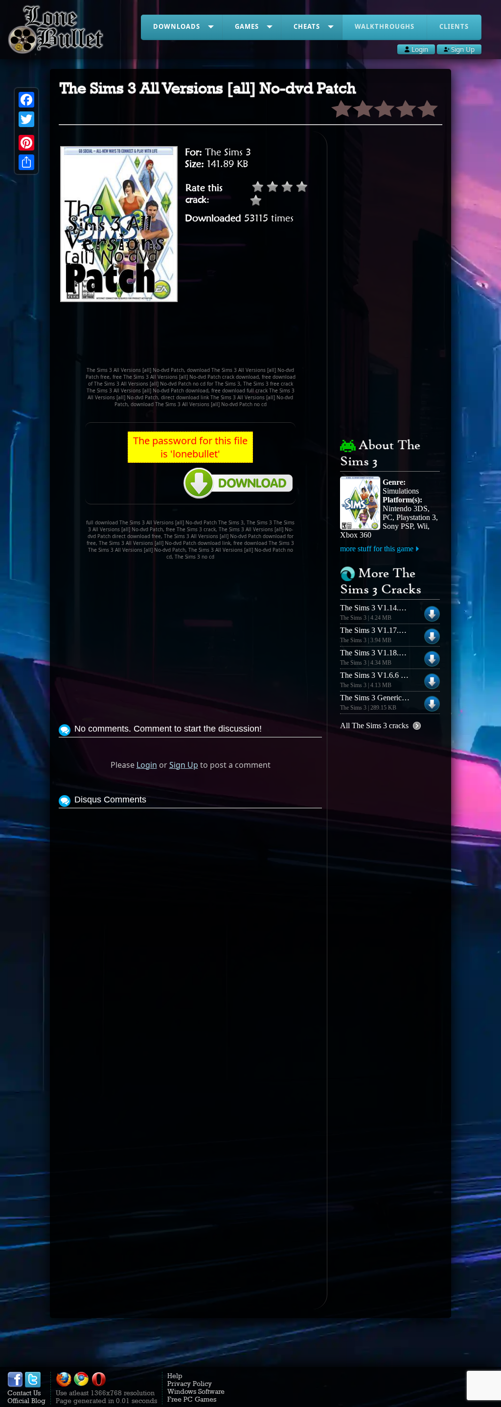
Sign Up (183, 764)
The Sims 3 (228, 152)
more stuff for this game (376, 548)
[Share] (26, 162)
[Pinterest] (26, 142)
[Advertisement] (237, 339)
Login (147, 764)
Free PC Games (191, 1399)
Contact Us (24, 1393)
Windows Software (196, 1391)
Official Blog (26, 1401)
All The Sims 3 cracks (374, 725)
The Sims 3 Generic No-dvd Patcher (396, 697)
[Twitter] (26, 119)
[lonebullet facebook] (15, 1385)
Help (174, 1376)
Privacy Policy (189, 1383)
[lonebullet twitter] (33, 1385)
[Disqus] (190, 933)
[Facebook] (26, 99)
